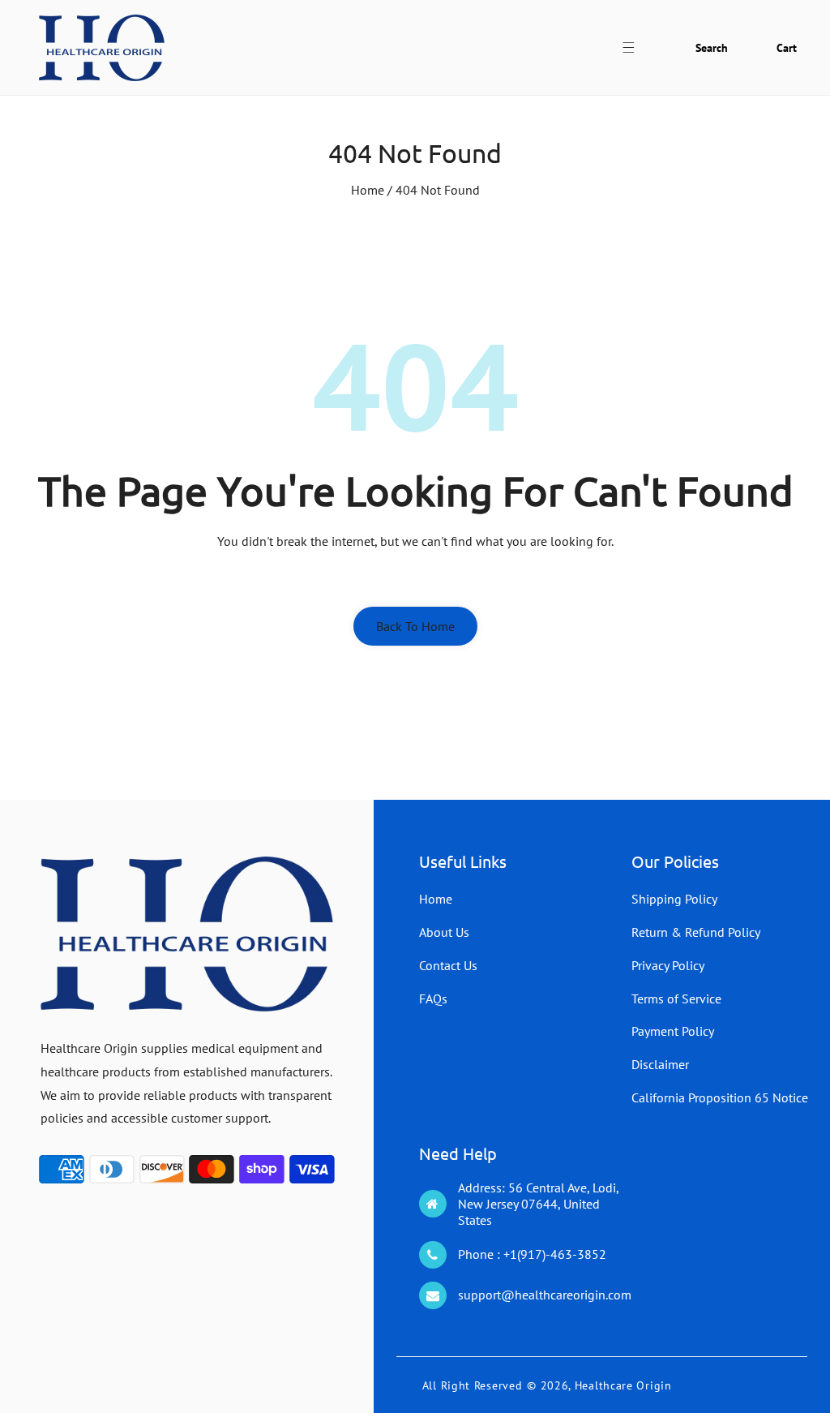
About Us (444, 932)
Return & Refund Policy (695, 932)
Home (367, 190)
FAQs (433, 998)
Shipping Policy (674, 899)
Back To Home (415, 626)
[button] (637, 47)
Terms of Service (676, 998)
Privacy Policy (667, 965)
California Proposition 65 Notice (719, 1097)
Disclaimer (660, 1064)
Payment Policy (672, 1031)
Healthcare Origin (623, 1385)
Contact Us (448, 965)
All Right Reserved (472, 1385)
